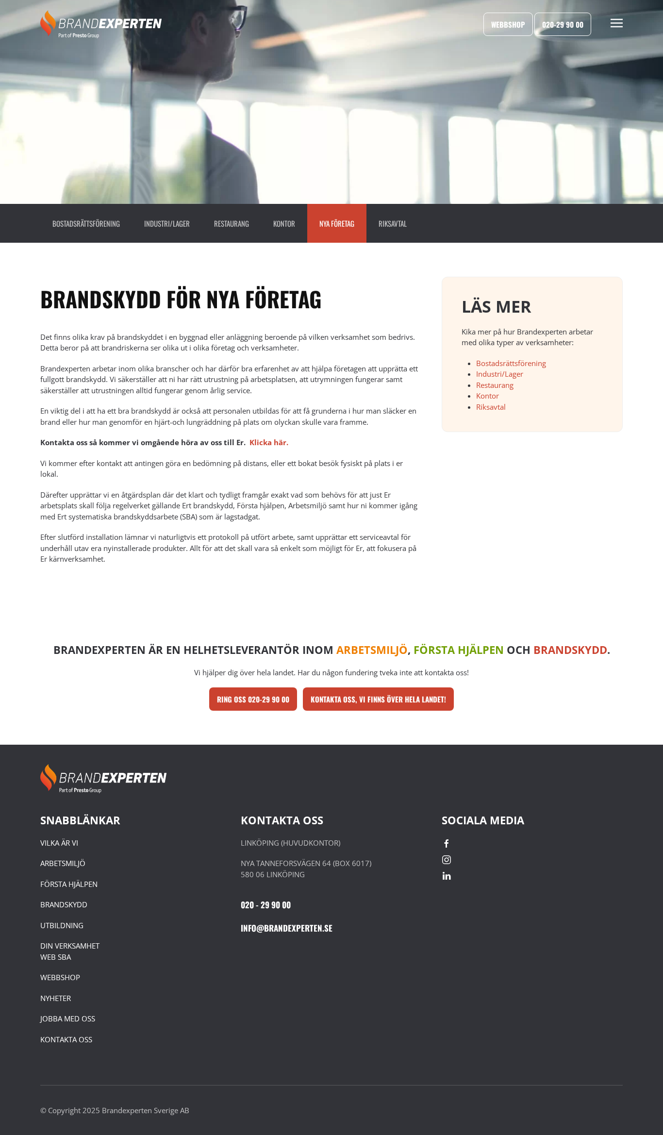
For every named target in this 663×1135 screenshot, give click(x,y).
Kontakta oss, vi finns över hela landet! (378, 699)
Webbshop (508, 24)
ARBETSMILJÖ (62, 863)
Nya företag (336, 223)
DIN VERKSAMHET (69, 946)
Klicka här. (268, 442)
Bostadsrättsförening (86, 223)
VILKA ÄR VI (59, 843)
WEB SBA (55, 957)
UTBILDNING (61, 925)
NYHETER (55, 998)
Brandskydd (570, 649)
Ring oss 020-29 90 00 (253, 699)
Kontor (284, 223)
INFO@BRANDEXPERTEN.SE (286, 928)
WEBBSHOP (60, 977)
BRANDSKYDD (63, 904)
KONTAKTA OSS (66, 1039)
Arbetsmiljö (372, 649)
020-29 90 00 (562, 24)
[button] (617, 24)
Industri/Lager (167, 223)
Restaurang (231, 223)
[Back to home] (101, 24)
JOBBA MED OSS (67, 1018)
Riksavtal (393, 223)
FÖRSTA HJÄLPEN (69, 884)
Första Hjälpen (459, 649)
